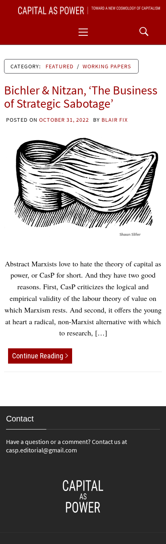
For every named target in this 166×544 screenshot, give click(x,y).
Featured (60, 66)
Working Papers (107, 66)
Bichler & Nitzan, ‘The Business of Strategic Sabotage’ (81, 96)
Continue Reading (37, 356)
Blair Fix (115, 119)
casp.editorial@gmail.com (41, 450)
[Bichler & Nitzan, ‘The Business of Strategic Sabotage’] (83, 186)
